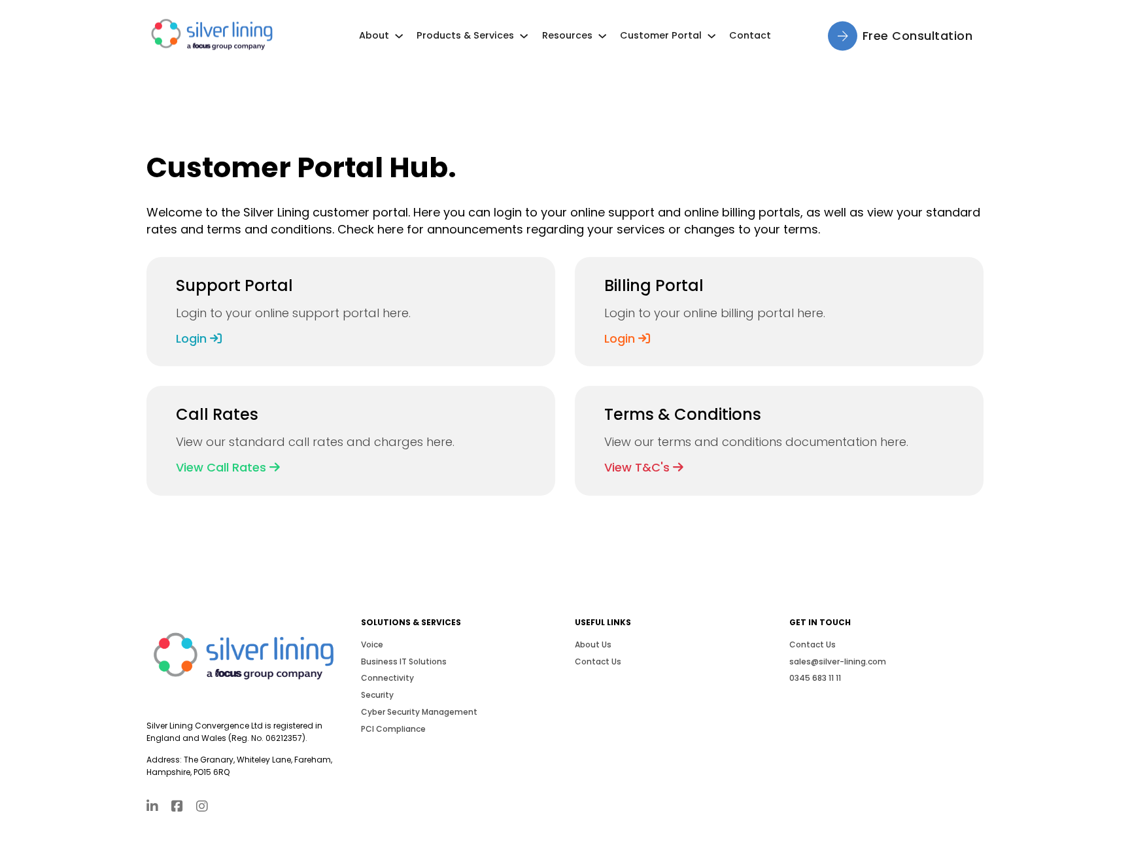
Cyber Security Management (419, 711)
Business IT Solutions (404, 661)
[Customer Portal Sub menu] (711, 36)
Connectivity (387, 677)
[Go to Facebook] (177, 806)
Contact (750, 35)
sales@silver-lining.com (837, 661)
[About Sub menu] (398, 36)
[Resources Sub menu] (602, 36)
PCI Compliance (393, 728)
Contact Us (598, 661)
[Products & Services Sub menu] (523, 36)
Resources (567, 35)
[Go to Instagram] (202, 806)
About (374, 35)
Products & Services (465, 35)
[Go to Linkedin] (152, 806)
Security (377, 694)
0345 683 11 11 (815, 677)
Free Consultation (918, 35)
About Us (593, 644)
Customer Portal (661, 35)
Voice (372, 644)
